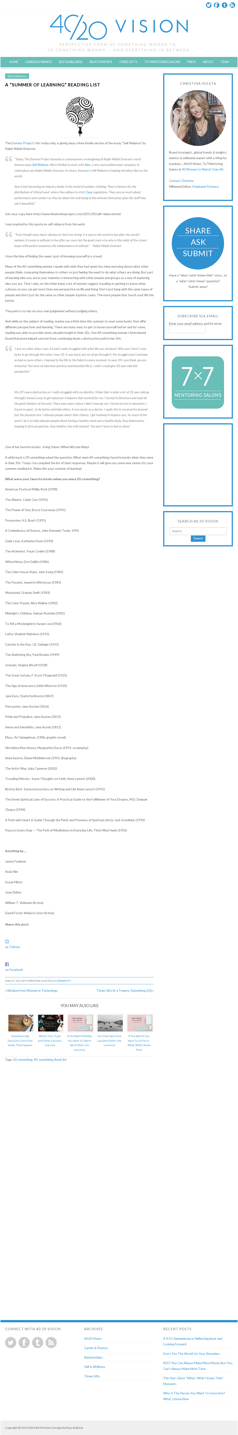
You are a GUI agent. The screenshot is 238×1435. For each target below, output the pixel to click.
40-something (43, 1059)
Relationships (100, 62)
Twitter (209, 5)
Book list (60, 1059)
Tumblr (224, 5)
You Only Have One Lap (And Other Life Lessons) (109, 1040)
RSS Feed (232, 5)
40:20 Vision (92, 1338)
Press (191, 62)
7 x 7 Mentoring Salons (162, 62)
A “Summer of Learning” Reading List (52, 84)
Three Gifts (128, 62)
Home (13, 62)
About (208, 62)
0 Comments (62, 980)
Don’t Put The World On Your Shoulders (191, 1354)
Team (225, 62)
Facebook (216, 5)
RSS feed (51, 1342)
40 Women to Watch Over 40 (202, 169)
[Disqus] (79, 1125)
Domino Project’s (23, 143)
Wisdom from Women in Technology (32, 990)
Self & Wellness (71, 62)
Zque (89, 192)
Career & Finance (38, 62)
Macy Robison (74, 1427)
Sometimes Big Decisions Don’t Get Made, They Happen (20, 1040)
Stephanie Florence (205, 186)
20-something (22, 1059)
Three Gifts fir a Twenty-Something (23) (124, 990)
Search (198, 538)
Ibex (87, 165)
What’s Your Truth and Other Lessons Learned (50, 1040)
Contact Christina (181, 181)
